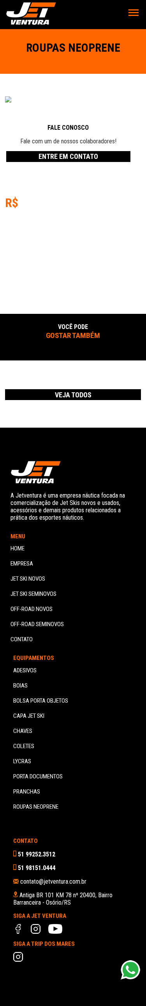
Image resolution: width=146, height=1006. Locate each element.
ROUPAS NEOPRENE (35, 806)
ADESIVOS (25, 670)
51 (35, 854)
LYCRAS (22, 761)
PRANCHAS (26, 791)
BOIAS (20, 685)
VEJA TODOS (73, 395)
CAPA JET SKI (28, 715)
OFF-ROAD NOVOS (32, 609)
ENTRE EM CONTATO (68, 156)
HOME (18, 548)
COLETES (23, 746)
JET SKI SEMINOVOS (33, 593)
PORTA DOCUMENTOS (38, 776)
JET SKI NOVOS (28, 578)
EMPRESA (22, 563)
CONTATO (22, 639)
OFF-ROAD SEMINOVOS (37, 624)
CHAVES (22, 731)
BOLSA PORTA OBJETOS (40, 700)
